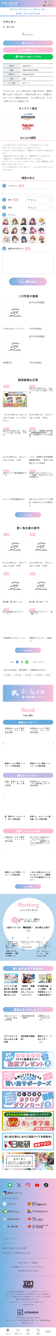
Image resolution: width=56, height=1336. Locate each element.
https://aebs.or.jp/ (28, 1304)
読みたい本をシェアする (30, 56)
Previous (3, 744)
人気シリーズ (27, 9)
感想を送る (31, 281)
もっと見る (28, 514)
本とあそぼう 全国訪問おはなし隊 (16, 1253)
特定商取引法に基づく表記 (28, 1270)
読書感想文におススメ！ (38, 670)
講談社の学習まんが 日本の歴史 (15, 1248)
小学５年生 (28, 675)
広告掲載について (18, 1266)
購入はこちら (28, 43)
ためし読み (41, 9)
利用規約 (34, 1262)
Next (53, 744)
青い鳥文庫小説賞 (33, 13)
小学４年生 (18, 675)
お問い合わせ (23, 1262)
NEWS (15, 9)
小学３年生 (7, 675)
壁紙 (20, 13)
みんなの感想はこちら (28, 49)
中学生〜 (48, 675)
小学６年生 (38, 675)
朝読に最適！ (23, 670)
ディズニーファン (9, 1243)
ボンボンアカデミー (10, 1238)
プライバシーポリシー (36, 1266)
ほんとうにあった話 (10, 670)
